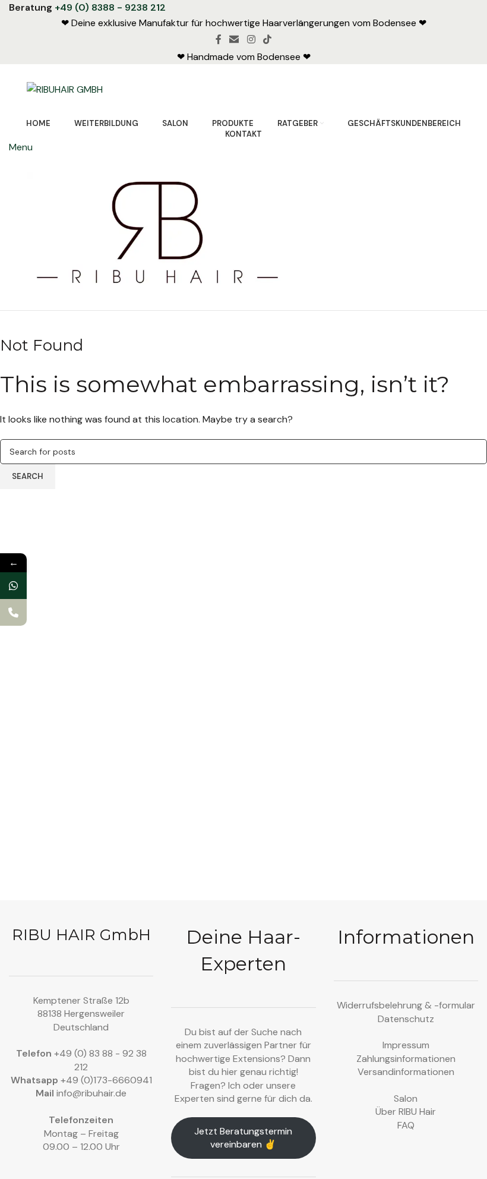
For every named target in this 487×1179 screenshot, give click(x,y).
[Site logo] (65, 89)
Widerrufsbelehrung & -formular (406, 1005)
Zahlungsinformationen (406, 1058)
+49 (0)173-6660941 (106, 1080)
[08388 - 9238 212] (13, 612)
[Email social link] (234, 39)
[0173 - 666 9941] (13, 585)
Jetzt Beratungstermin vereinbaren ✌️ (243, 1137)
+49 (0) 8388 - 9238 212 (110, 7)
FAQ (406, 1125)
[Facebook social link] (218, 39)
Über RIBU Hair (405, 1111)
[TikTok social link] (267, 39)
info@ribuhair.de (91, 1093)
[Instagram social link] (251, 39)
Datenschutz (406, 1019)
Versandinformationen (406, 1071)
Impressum (405, 1045)
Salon (406, 1098)
